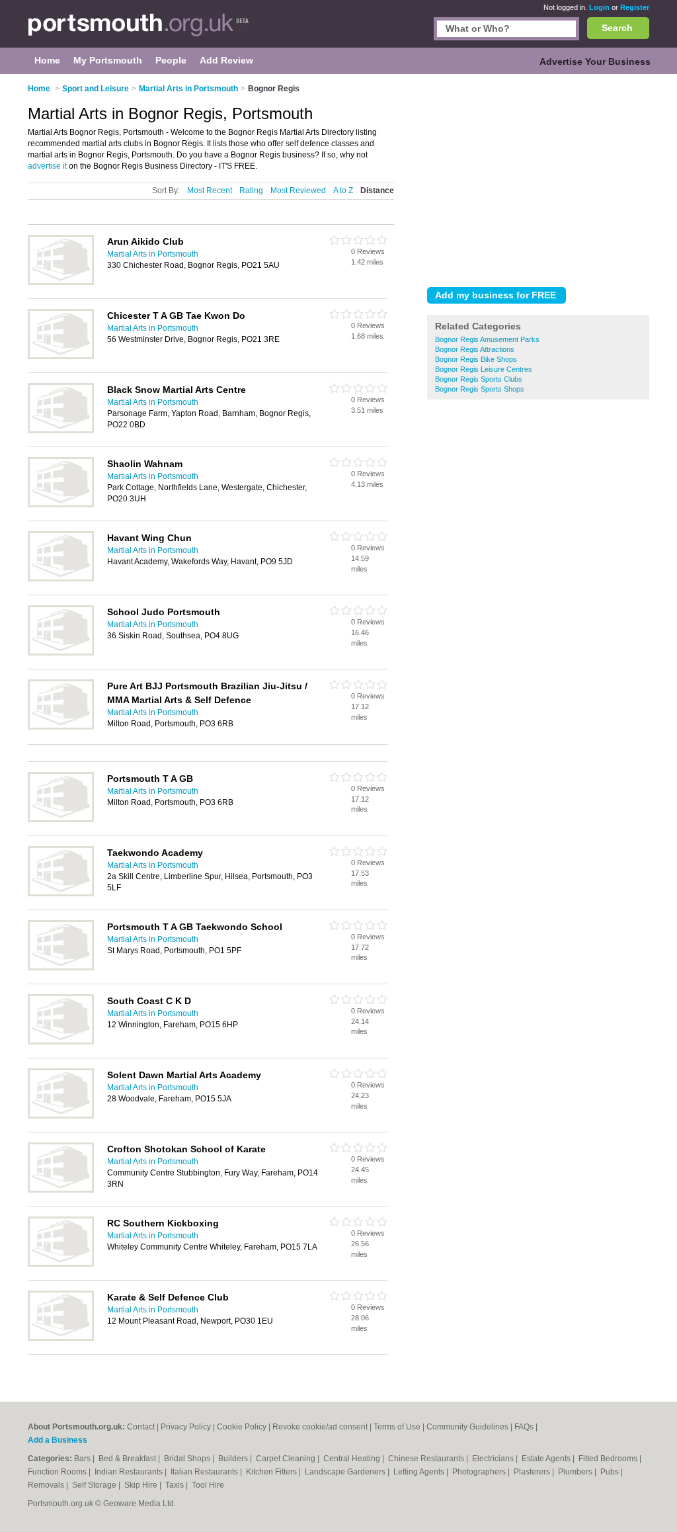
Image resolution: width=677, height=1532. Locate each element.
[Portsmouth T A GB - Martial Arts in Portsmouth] (61, 819)
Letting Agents (419, 1471)
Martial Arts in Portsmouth (152, 254)
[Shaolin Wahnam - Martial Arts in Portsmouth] (61, 504)
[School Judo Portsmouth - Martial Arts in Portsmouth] (61, 653)
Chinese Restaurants (427, 1458)
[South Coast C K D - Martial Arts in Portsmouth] (61, 1041)
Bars (83, 1458)
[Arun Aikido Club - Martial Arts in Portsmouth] (61, 282)
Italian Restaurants (205, 1471)
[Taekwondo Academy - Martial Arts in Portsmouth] (61, 893)
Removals (47, 1485)
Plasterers (533, 1471)
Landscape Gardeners (346, 1471)
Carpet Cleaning (286, 1458)
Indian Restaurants (130, 1471)
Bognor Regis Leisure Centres (483, 369)
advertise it (47, 166)
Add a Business (57, 1440)
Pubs (610, 1471)
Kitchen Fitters (272, 1471)
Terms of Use (397, 1426)
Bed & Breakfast (128, 1458)
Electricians (494, 1458)
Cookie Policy (241, 1426)
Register (634, 7)
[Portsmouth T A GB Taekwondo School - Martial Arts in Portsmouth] (61, 967)
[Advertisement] (538, 178)
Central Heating (352, 1458)
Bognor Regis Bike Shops (476, 359)
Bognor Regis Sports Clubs (478, 379)
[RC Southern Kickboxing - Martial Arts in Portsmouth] (61, 1264)
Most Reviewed (298, 190)
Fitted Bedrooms (608, 1458)
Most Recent (209, 190)
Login (599, 7)
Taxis (175, 1485)
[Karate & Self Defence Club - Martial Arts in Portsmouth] (61, 1338)
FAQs (524, 1426)
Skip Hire (141, 1485)
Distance (377, 190)
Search (617, 27)
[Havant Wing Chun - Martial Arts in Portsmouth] (61, 578)
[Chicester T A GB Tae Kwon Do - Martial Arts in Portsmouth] (61, 356)
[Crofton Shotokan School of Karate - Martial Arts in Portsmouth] (61, 1190)
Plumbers (576, 1471)
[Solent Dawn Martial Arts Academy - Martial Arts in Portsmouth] (61, 1116)
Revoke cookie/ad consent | (323, 1426)
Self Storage (95, 1485)
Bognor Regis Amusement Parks (487, 339)
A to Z (343, 190)
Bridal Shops (188, 1458)
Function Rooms (58, 1471)
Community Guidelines (467, 1426)
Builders (234, 1458)
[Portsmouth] (138, 30)
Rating (251, 190)
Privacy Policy (186, 1426)
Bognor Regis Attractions (474, 349)
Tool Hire (208, 1485)
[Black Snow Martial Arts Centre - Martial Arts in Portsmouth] (61, 430)
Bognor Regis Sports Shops (479, 389)
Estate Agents (547, 1458)
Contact (141, 1426)
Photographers (480, 1471)
